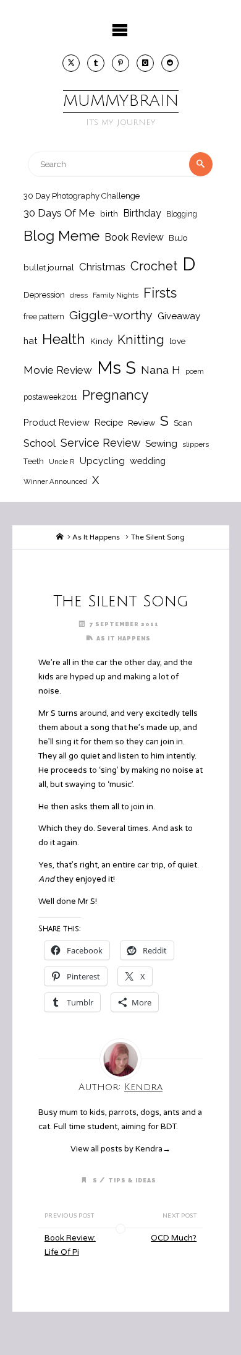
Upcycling (102, 461)
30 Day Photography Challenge (81, 195)
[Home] (60, 537)
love (177, 341)
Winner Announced (55, 481)
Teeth (33, 461)
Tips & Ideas (132, 1180)
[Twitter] (71, 63)
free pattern (43, 316)
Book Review (134, 237)
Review (141, 423)
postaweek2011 (50, 397)
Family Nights (115, 295)
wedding (148, 460)
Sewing (161, 443)
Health (63, 339)
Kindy (101, 341)
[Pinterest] (120, 63)
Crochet (153, 266)
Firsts (160, 293)
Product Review (56, 422)
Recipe (109, 422)
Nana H (160, 369)
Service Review (100, 442)
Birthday (142, 213)
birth (109, 213)
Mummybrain (121, 101)
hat (30, 340)
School (39, 443)
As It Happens (96, 537)
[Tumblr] (95, 63)
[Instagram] (145, 63)
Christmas (102, 266)
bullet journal (48, 267)
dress (79, 295)
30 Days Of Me (59, 213)
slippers (195, 444)
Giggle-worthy (111, 315)
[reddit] (170, 63)
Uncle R (62, 461)
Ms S (116, 367)
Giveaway (179, 316)
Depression (44, 294)
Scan (183, 423)
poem (194, 371)
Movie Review (57, 370)
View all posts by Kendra (120, 1149)
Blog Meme (61, 235)
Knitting (140, 339)
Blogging (181, 213)
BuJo (178, 238)
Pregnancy (115, 395)
